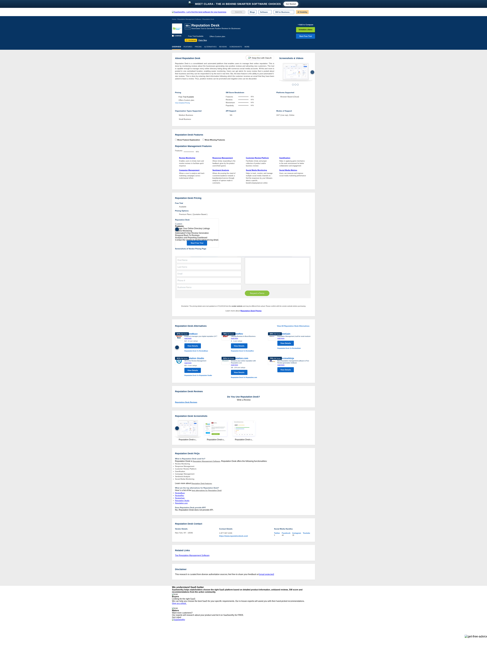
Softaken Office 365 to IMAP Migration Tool (219, 652)
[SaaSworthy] (199, 12)
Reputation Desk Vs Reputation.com (244, 377)
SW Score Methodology (181, 645)
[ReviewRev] (226, 342)
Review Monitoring (187, 158)
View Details (192, 346)
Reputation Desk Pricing (251, 311)
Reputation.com (239, 358)
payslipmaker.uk (208, 638)
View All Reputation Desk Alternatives (293, 326)
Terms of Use (196, 634)
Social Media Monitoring (256, 170)
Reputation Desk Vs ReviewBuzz (196, 351)
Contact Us (176, 650)
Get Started (291, 4)
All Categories (177, 634)
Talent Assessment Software (247, 647)
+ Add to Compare (305, 25)
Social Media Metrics (288, 170)
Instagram (296, 533)
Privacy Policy (196, 631)
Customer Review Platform (257, 158)
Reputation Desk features (201, 483)
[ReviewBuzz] (179, 342)
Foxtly (204, 650)
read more (188, 338)
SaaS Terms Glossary (180, 647)
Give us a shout (179, 603)
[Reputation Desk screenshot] (295, 72)
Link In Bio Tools (242, 643)
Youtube (306, 533)
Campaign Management (189, 170)
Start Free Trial (305, 36)
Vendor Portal (177, 638)
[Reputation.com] (226, 368)
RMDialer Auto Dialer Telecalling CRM (217, 643)
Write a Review (243, 400)
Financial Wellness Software (247, 652)
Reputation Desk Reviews (186, 402)
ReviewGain (283, 334)
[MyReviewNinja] (272, 365)
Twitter (277, 533)
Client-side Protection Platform (248, 641)
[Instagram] (304, 634)
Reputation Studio (194, 358)
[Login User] (312, 12)
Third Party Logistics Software (248, 634)
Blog (174, 643)
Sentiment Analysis (220, 170)
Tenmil (204, 634)
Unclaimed (191, 40)
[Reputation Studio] (179, 367)
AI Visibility (302, 12)
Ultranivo (205, 641)
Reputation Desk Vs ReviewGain (289, 348)
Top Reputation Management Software (192, 555)
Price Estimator (178, 636)
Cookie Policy (196, 636)
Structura (205, 636)
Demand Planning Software (247, 631)
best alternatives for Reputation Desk (206, 490)
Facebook (286, 533)
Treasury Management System (248, 650)
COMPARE (177, 36)
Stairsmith (206, 631)
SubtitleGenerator (209, 647)
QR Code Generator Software (248, 638)
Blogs (252, 12)
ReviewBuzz (191, 334)
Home (174, 19)
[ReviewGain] (272, 341)
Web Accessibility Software (247, 645)
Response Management (222, 158)
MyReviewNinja (285, 358)
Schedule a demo (305, 30)
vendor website (236, 306)
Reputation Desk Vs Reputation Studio (198, 375)
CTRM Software (242, 636)
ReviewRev (237, 334)
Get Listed (177, 617)
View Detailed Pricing (182, 103)
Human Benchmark (209, 645)
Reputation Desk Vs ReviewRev (242, 351)
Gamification (284, 158)
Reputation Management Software (189, 19)
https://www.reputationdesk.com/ (233, 536)
